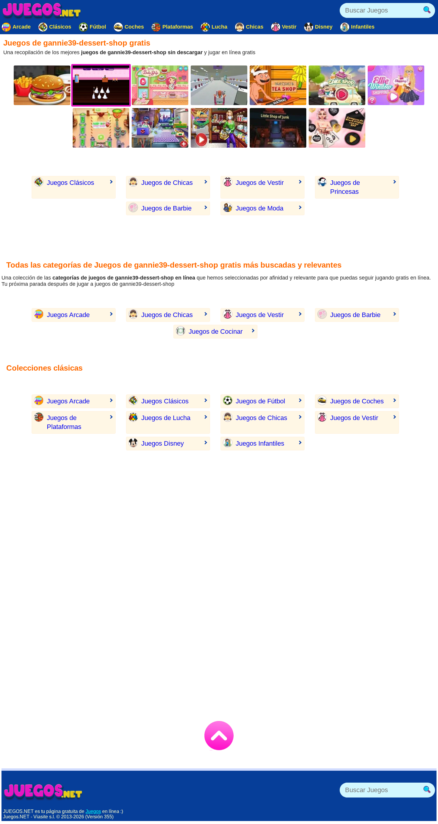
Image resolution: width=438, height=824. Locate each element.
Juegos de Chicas (167, 182)
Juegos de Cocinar (216, 331)
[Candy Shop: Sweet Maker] (101, 128)
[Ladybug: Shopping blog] (160, 128)
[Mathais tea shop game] (278, 85)
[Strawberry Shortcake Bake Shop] (160, 85)
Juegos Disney (162, 443)
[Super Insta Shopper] (219, 85)
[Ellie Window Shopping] (396, 85)
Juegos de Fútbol (260, 401)
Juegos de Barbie (166, 208)
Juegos (93, 811)
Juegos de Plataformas (64, 422)
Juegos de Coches (357, 401)
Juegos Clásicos (70, 182)
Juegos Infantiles (260, 443)
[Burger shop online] (42, 85)
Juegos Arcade (68, 315)
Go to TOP (219, 735)
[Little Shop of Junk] (278, 128)
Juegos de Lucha (165, 418)
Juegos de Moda (259, 208)
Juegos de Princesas (345, 187)
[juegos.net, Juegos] (41, 10)
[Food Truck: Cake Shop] (337, 85)
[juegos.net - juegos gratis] (43, 791)
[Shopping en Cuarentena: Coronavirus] (219, 128)
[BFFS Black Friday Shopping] (337, 128)
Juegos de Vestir (260, 182)
